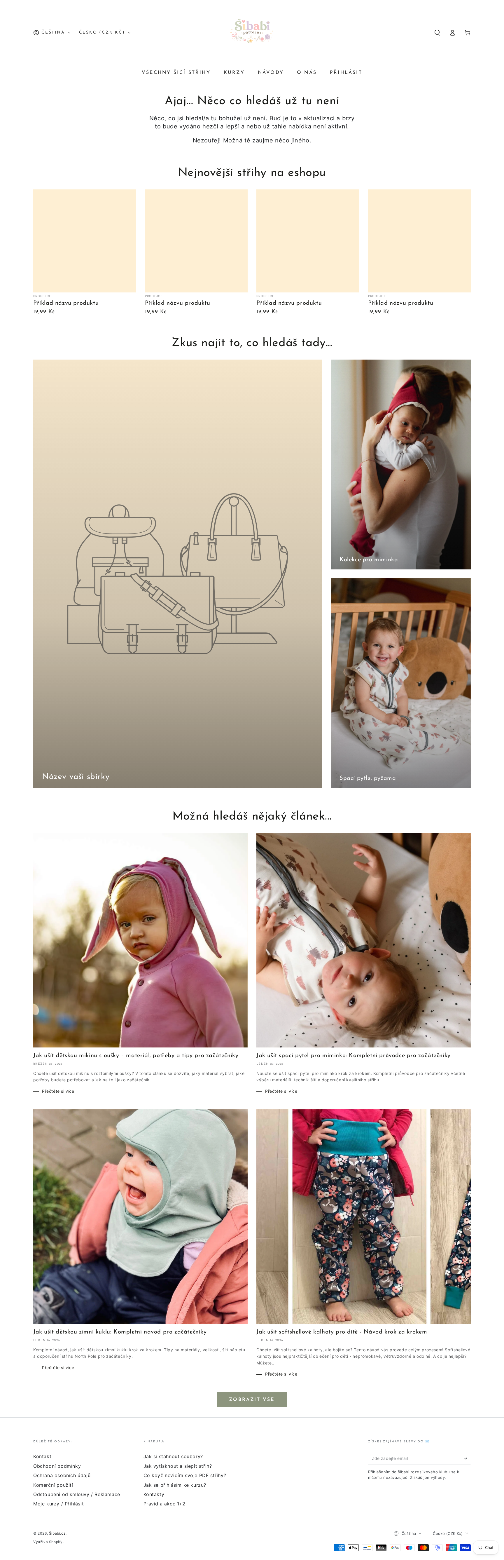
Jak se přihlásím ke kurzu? (175, 1485)
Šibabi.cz (57, 1533)
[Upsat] (467, 1458)
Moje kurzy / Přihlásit (58, 1504)
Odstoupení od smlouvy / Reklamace (76, 1494)
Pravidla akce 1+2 (165, 1504)
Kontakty (154, 1494)
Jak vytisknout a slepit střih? (178, 1466)
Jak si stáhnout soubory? (173, 1456)
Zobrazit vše (252, 1399)
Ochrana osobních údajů (61, 1475)
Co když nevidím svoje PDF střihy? (185, 1475)
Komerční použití (53, 1485)
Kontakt (42, 1456)
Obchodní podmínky (57, 1466)
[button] (437, 32)
